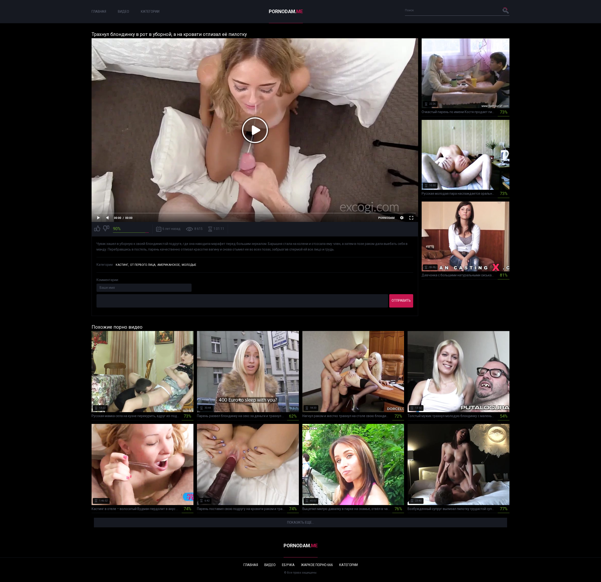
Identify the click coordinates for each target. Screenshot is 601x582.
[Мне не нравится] (106, 229)
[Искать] (505, 10)
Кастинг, (122, 264)
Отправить (401, 300)
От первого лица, (143, 264)
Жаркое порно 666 (317, 565)
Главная (99, 11)
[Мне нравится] (97, 229)
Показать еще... (300, 522)
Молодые (189, 264)
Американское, (169, 264)
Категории (150, 11)
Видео (123, 11)
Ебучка (288, 565)
